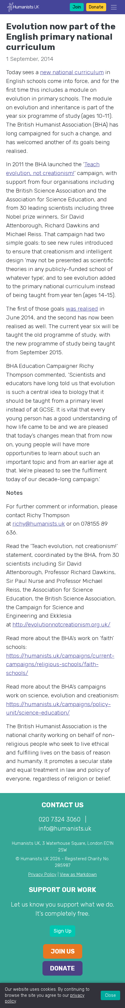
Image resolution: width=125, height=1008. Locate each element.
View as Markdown (78, 874)
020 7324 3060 (59, 819)
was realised (82, 308)
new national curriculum (72, 72)
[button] (112, 7)
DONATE (62, 968)
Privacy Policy (42, 874)
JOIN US (63, 951)
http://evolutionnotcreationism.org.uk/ (61, 624)
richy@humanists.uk (38, 523)
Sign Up (62, 931)
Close (110, 995)
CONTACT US (62, 805)
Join (77, 7)
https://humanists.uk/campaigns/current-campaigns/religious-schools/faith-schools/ (60, 664)
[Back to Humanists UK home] (23, 7)
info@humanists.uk (65, 828)
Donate (96, 7)
